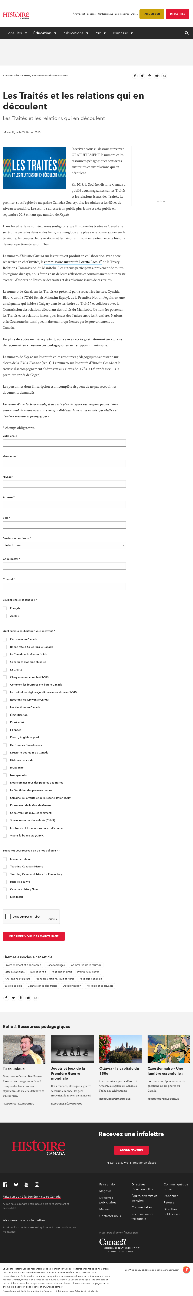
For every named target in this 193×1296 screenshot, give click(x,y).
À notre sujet (79, 14)
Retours (169, 1202)
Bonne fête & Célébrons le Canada (31, 647)
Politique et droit (61, 972)
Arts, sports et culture (17, 978)
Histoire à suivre (19, 881)
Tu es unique (14, 1069)
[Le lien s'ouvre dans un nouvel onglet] (185, 1269)
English (134, 14)
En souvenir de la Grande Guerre (30, 805)
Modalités (93, 1291)
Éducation (42, 33)
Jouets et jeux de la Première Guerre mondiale (68, 1073)
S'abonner (91, 14)
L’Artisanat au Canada (23, 639)
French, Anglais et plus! (24, 737)
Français (14, 608)
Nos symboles (18, 775)
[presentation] (24, 1049)
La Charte (15, 669)
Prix (98, 33)
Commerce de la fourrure (86, 965)
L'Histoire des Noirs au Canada (28, 752)
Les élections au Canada (24, 707)
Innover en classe (20, 859)
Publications (73, 33)
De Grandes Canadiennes (25, 745)
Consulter (14, 33)
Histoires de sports (21, 760)
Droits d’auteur (10, 1291)
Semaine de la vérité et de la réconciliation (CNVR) (41, 797)
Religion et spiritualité (100, 985)
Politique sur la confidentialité (71, 1291)
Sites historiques (15, 972)
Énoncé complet (54, 1286)
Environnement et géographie (23, 965)
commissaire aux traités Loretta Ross (73, 261)
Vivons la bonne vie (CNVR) (26, 835)
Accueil (8, 75)
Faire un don (152, 14)
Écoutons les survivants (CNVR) (29, 699)
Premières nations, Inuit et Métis (55, 978)
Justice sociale (13, 985)
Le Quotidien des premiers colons (30, 790)
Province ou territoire (17, 538)
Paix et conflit (38, 972)
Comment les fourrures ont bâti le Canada (35, 684)
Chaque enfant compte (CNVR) (29, 677)
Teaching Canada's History (26, 866)
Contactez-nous (105, 14)
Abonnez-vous (134, 1150)
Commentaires (122, 14)
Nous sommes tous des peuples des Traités (36, 782)
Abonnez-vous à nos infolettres (24, 1220)
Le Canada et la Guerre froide (28, 654)
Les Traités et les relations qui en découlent (36, 828)
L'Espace (15, 730)
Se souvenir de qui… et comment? (30, 813)
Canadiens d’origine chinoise (27, 662)
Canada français (56, 965)
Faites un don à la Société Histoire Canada (32, 1196)
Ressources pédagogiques (50, 75)
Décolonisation (72, 985)
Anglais (14, 616)
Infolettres (177, 14)
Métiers (104, 1209)
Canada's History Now (23, 889)
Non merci (16, 896)
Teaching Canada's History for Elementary (35, 874)
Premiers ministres (88, 972)
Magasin (105, 1191)
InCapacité (16, 767)
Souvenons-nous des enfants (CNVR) (32, 820)
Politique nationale (91, 978)
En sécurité (16, 722)
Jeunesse (120, 33)
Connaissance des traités (42, 985)
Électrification (18, 715)
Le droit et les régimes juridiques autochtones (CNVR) (43, 692)
